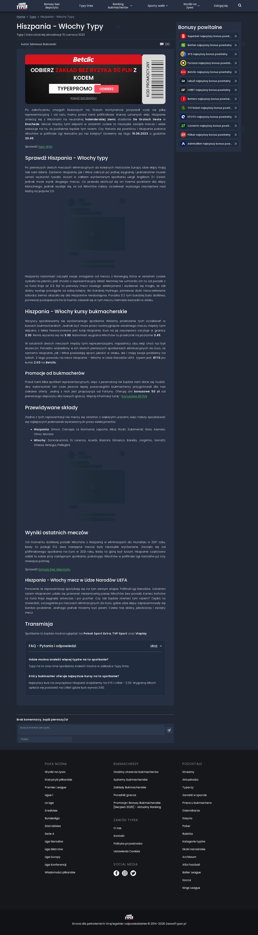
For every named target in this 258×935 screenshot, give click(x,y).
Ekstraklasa (53, 826)
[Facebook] (116, 873)
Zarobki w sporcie (194, 795)
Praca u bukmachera (196, 803)
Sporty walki (156, 6)
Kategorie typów (193, 841)
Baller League (191, 872)
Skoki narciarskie (193, 849)
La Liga (49, 803)
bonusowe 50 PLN (134, 396)
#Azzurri (97, 464)
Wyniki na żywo (189, 5)
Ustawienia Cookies (127, 851)
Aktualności (190, 780)
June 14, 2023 (75, 221)
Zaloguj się (221, 6)
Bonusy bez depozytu (52, 5)
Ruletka (187, 834)
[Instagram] (125, 873)
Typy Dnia (86, 6)
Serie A (49, 834)
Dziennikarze (191, 811)
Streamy (188, 772)
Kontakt (119, 836)
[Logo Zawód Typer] (22, 5)
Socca (186, 880)
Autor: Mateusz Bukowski (38, 44)
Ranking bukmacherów (118, 5)
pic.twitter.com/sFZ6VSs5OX (85, 211)
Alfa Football (191, 865)
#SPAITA (117, 459)
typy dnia (45, 147)
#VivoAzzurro (113, 464)
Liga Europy (52, 857)
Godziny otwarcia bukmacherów (136, 772)
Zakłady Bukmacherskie (130, 787)
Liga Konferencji (55, 865)
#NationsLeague (102, 206)
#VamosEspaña (77, 206)
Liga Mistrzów (54, 849)
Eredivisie (51, 811)
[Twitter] (133, 873)
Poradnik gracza (125, 795)
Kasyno (187, 818)
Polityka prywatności (128, 844)
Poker (186, 826)
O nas (117, 828)
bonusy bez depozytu (54, 569)
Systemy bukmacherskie (131, 780)
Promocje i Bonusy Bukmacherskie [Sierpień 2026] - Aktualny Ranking (137, 805)
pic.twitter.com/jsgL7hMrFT (84, 469)
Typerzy (188, 787)
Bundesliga (52, 818)
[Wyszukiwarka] (240, 5)
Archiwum (189, 857)
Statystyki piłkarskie (58, 780)
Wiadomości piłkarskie (60, 872)
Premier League (55, 787)
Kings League (191, 888)
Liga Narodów (54, 841)
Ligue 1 (49, 795)
